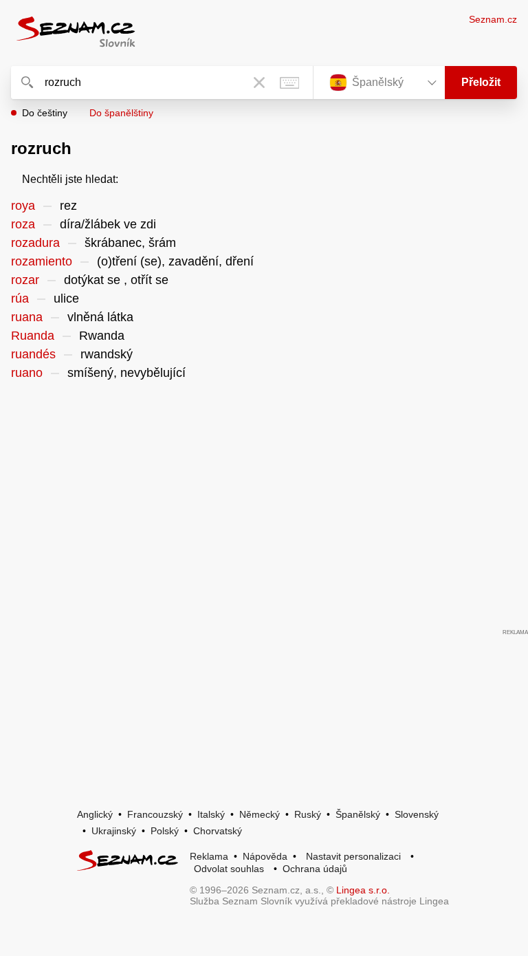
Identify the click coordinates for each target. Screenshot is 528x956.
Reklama (209, 856)
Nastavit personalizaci (353, 856)
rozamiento (41, 261)
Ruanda (32, 336)
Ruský (307, 814)
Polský (165, 830)
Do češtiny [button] (44, 112)
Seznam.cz (493, 19)
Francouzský (155, 814)
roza (23, 224)
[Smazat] (259, 82)
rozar (25, 280)
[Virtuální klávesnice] (289, 82)
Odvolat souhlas (229, 868)
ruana (27, 317)
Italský (211, 814)
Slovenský (417, 814)
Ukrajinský (113, 830)
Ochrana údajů (315, 868)
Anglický (95, 814)
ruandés (33, 354)
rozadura (35, 243)
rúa (20, 298)
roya (23, 206)
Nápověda (265, 856)
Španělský (358, 814)
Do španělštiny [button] (121, 112)
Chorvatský (217, 830)
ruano (27, 373)
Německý (259, 814)
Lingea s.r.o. (363, 889)
